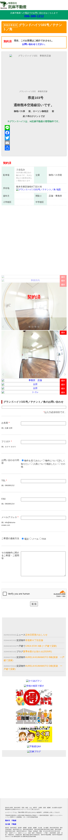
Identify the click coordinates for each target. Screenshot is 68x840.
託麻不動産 (13, 5)
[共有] (34, 147)
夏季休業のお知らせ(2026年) (37, 651)
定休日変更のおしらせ (36, 634)
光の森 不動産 (10, 824)
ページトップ (60, 800)
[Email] (34, 142)
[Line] (34, 127)
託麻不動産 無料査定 (18, 774)
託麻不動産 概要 (18, 790)
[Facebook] (34, 132)
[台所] (34, 385)
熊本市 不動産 (10, 820)
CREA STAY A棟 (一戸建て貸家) (41, 646)
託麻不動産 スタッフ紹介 (50, 790)
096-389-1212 (34, 16)
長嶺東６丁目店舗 (34, 640)
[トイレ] (34, 393)
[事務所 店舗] (34, 329)
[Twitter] (34, 137)
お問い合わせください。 (34, 44)
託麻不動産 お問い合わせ (50, 774)
